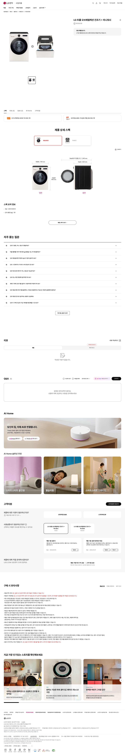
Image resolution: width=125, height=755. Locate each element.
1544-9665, (25, 728)
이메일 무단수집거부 (19, 712)
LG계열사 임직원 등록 (77, 712)
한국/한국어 (24, 746)
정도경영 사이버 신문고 (114, 712)
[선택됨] (32, 80)
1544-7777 (37, 728)
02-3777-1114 (15, 722)
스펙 (5, 111)
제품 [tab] (33, 348)
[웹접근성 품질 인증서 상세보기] (53, 750)
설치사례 (41, 8)
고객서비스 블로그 (16, 746)
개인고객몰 (119, 3)
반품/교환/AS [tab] (110, 586)
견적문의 (28, 8)
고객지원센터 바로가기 (113, 504)
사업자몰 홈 (5, 11)
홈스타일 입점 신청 (8, 714)
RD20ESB (79, 23)
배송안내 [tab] (102, 586)
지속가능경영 (112, 3)
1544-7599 (23, 726)
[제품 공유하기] (120, 20)
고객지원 (37, 111)
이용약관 (11, 712)
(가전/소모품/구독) (24, 724)
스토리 (35, 8)
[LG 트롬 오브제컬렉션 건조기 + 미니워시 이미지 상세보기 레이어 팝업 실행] (31, 46)
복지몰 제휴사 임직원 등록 (89, 712)
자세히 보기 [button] (26, 524)
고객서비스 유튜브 (7, 746)
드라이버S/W (102, 514)
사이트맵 (6, 712)
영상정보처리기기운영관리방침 (54, 712)
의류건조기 (21, 11)
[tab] (48, 140)
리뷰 (12, 111)
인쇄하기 (119, 149)
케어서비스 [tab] (92, 348)
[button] (93, 3)
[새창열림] (35, 750)
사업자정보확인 (33, 736)
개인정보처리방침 (29, 712)
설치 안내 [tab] (118, 586)
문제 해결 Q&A (62, 514)
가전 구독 (11, 8)
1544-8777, (59, 728)
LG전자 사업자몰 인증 (102, 712)
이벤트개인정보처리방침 (40, 712)
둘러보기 (18, 438)
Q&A (20, 111)
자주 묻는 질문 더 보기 (62, 313)
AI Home (29, 111)
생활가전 (15, 11)
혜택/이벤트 (19, 8)
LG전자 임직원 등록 (67, 712)
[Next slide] (121, 680)
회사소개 (105, 3)
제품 (4, 8)
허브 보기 (35, 438)
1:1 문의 (23, 722)
